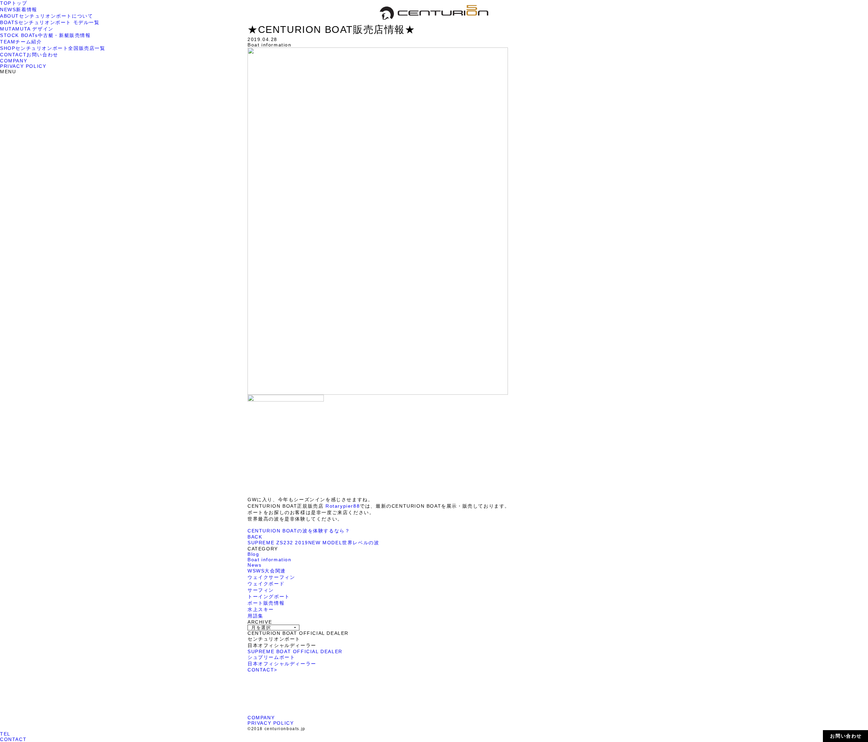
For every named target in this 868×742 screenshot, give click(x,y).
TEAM (21, 41)
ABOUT (46, 16)
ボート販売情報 (266, 603)
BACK (255, 537)
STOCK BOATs (45, 35)
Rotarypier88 (341, 506)
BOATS (50, 22)
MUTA (27, 29)
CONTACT (29, 54)
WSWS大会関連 (267, 570)
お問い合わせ (846, 736)
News (254, 565)
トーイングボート (269, 596)
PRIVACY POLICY (23, 66)
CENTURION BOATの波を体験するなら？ (299, 530)
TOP (13, 3)
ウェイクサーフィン (271, 577)
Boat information (270, 559)
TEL (5, 734)
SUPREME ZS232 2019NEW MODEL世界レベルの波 (313, 542)
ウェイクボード (266, 583)
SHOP (52, 48)
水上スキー (261, 609)
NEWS (18, 9)
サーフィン (261, 590)
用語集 (255, 616)
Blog (253, 554)
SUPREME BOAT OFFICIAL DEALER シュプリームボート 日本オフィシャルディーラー (295, 657)
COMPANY (13, 60)
